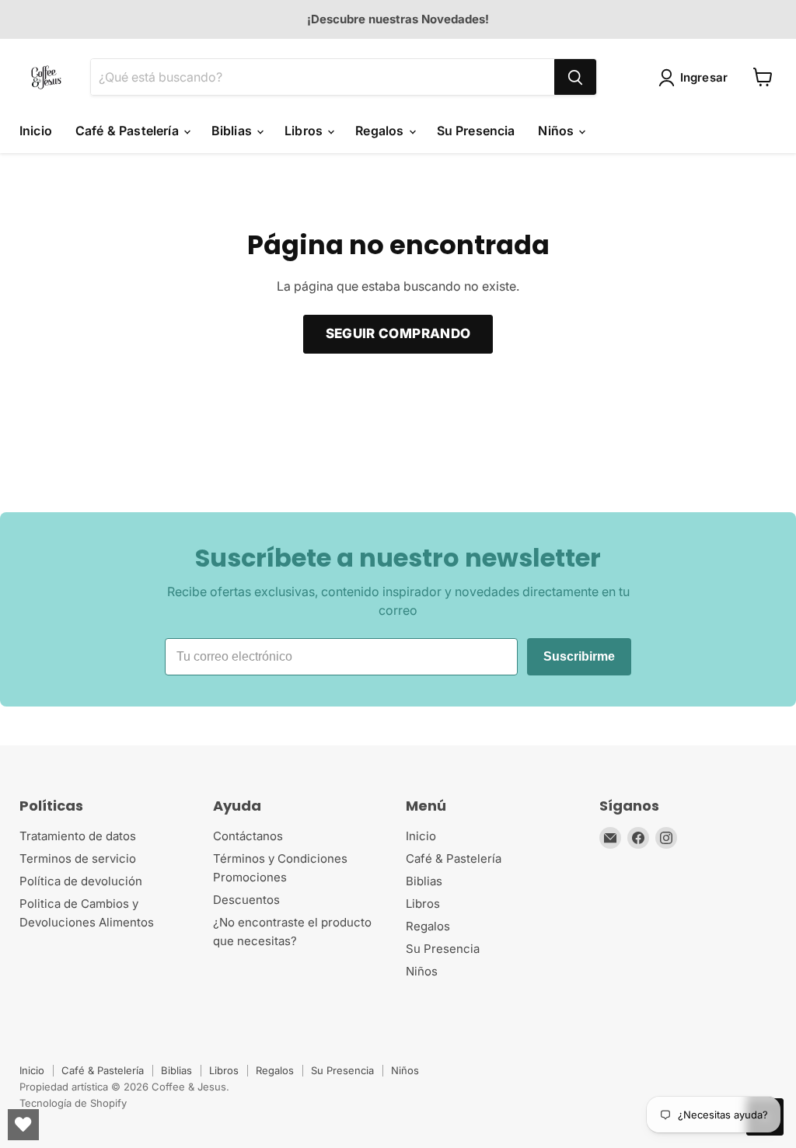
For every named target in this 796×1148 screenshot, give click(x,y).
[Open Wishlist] (23, 1124)
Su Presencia (476, 130)
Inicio (35, 130)
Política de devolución (80, 881)
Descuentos (246, 899)
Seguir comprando (398, 333)
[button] (696, 77)
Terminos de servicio (77, 858)
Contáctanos (248, 836)
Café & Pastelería (128, 130)
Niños (557, 130)
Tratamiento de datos (77, 836)
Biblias (233, 130)
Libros (305, 130)
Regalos (381, 130)
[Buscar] (575, 77)
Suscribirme (579, 656)
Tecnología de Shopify (73, 1103)
